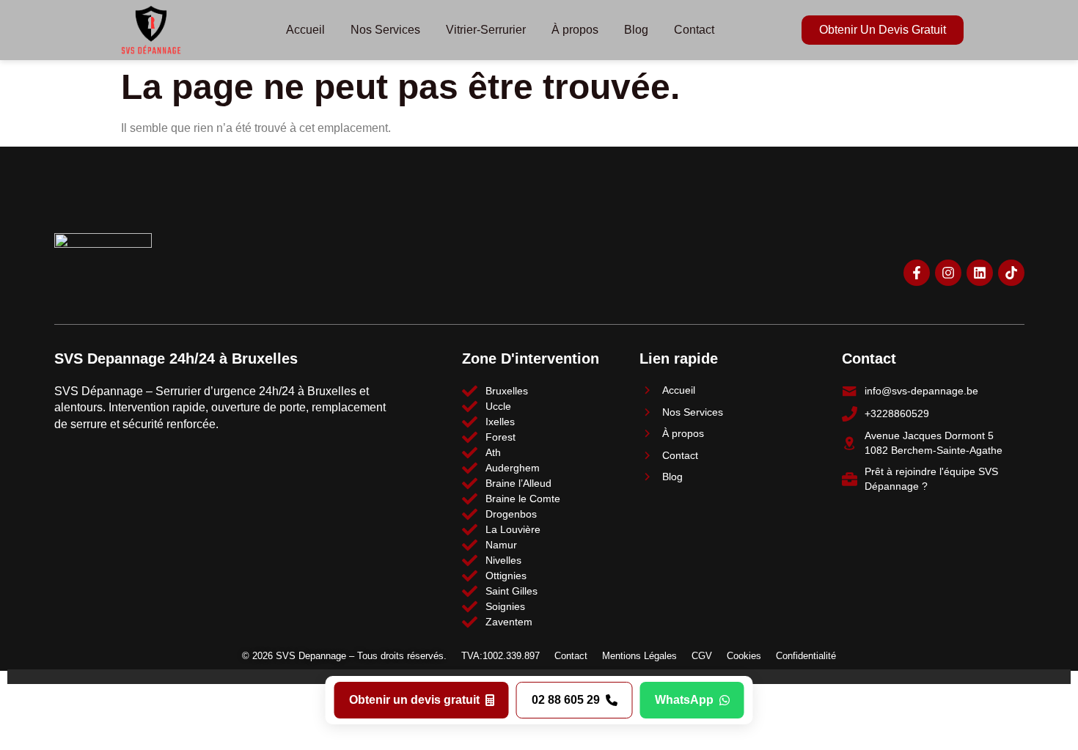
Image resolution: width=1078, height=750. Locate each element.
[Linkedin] (980, 273)
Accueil (305, 29)
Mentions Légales (639, 655)
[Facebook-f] (916, 273)
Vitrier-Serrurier (486, 29)
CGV (702, 655)
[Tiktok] (1011, 273)
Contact (694, 29)
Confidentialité (806, 655)
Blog (636, 29)
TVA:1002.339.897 (500, 655)
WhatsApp (684, 700)
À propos (574, 29)
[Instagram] (948, 273)
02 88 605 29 (566, 700)
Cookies (744, 655)
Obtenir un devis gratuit (414, 700)
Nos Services (385, 29)
